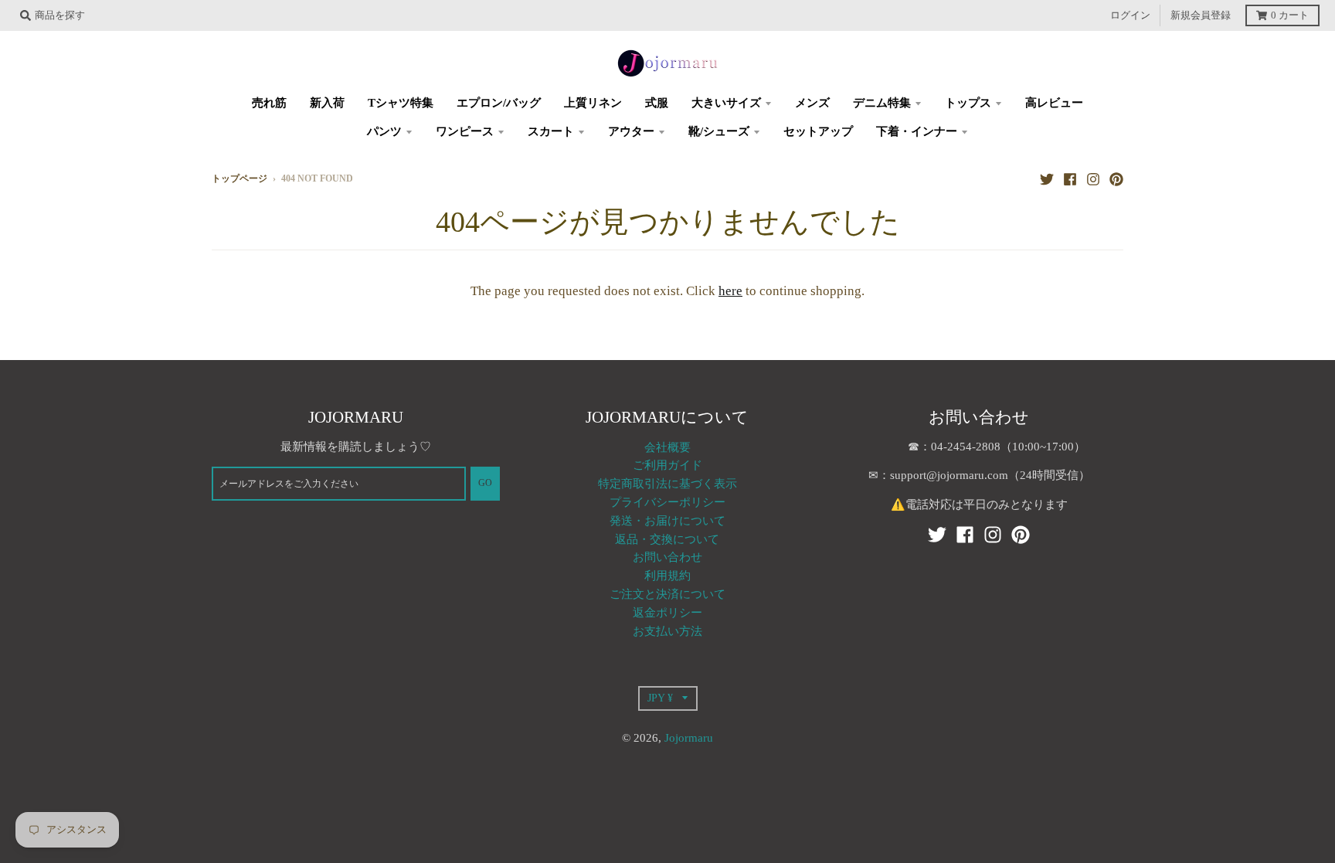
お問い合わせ (667, 557)
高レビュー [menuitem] (1054, 103)
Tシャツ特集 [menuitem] (400, 103)
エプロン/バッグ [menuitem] (499, 103)
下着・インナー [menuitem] (916, 131)
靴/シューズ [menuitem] (718, 131)
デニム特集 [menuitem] (882, 103)
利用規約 (667, 575)
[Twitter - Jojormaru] (1047, 178)
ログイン (1130, 15)
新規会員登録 (1200, 15)
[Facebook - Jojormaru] (1070, 178)
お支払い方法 (667, 631)
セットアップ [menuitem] (818, 131)
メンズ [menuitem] (812, 103)
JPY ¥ (660, 697)
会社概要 (667, 447)
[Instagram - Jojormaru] (1093, 178)
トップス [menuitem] (968, 103)
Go (485, 483)
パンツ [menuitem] (384, 131)
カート (1290, 15)
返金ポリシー (667, 612)
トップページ (239, 179)
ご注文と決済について (667, 594)
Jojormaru (688, 738)
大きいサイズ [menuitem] (726, 103)
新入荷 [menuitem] (327, 103)
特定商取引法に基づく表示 (667, 483)
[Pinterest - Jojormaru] (1116, 178)
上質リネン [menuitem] (593, 103)
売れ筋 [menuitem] (269, 103)
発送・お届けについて (667, 521)
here (730, 291)
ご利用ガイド (667, 465)
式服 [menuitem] (656, 103)
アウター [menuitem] (631, 131)
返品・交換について (667, 539)
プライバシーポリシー (667, 502)
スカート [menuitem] (551, 131)
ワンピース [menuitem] (465, 131)
